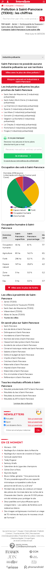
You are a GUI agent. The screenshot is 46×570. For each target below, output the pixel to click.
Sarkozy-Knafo (10, 463)
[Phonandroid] (34, 567)
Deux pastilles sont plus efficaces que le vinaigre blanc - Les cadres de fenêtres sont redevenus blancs (23, 504)
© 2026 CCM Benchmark (23, 541)
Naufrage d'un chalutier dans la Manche (21, 450)
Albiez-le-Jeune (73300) (14, 314)
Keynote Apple (10, 473)
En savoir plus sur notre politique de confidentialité (21, 161)
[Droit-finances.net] (34, 557)
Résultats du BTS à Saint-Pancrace (19, 399)
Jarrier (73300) (10, 302)
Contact (9, 533)
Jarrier (14, 24)
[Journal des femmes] (12, 551)
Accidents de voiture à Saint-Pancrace (20, 345)
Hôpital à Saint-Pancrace (14, 368)
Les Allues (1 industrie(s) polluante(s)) (20, 112)
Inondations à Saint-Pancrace (16, 335)
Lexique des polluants (23, 403)
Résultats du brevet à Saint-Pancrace (20, 396)
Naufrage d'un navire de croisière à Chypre (22, 454)
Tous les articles (19, 533)
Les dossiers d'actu (13, 425)
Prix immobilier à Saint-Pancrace (18, 374)
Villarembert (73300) (13, 311)
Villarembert (31, 27)
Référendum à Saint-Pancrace (17, 377)
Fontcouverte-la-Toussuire (31, 24)
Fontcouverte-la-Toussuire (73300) (19, 305)
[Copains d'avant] (12, 562)
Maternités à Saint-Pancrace (16, 371)
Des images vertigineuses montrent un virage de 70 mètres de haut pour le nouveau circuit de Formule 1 (24, 514)
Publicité (41, 531)
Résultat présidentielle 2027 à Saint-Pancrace (24, 389)
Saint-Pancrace (10, 326)
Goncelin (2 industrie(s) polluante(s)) (19, 115)
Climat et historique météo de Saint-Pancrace (24, 348)
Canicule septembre (13, 457)
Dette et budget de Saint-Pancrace (19, 355)
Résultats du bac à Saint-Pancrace (18, 392)
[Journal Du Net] (12, 557)
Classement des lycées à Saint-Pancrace (21, 342)
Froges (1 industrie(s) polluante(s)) (18, 131)
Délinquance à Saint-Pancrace (17, 332)
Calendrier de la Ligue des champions (20, 466)
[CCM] (34, 551)
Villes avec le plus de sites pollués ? (23, 72)
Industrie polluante (11, 57)
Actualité (10, 6)
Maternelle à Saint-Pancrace (16, 364)
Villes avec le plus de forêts (24, 288)
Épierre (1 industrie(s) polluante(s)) (18, 109)
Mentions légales (17, 538)
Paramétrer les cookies (27, 536)
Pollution (20, 6)
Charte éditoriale (30, 531)
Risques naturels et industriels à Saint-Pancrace (23, 80)
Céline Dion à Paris (12, 470)
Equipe (20, 531)
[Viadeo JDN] (34, 562)
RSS (27, 533)
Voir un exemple (35, 419)
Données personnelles (10, 536)
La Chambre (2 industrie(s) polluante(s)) (21, 106)
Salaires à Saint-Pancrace (15, 352)
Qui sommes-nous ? (9, 531)
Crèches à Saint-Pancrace (15, 361)
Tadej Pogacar (10, 460)
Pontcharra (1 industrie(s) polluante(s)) (20, 128)
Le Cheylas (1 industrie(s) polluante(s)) (20, 125)
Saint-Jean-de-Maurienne (12, 27)
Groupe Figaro (30, 538)
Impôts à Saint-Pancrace (14, 358)
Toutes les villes (11, 318)
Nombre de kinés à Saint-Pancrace (19, 339)
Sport (7, 422)
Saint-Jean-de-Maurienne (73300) (18, 308)
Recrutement (35, 533)
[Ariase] (12, 567)
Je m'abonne (21, 156)
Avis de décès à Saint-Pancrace (17, 329)
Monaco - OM (10, 447)
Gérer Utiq (40, 536)
